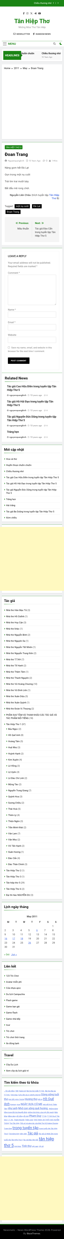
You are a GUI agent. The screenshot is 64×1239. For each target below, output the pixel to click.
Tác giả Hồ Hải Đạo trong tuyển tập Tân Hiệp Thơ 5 (31, 483)
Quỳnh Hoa (13, 796)
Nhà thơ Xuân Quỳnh (16, 702)
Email (11, 322)
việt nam (35, 1146)
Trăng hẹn (13, 431)
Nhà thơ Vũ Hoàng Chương (19, 684)
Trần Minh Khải (15, 827)
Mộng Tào (13, 784)
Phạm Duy (35, 1115)
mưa (18, 1104)
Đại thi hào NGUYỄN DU (18, 895)
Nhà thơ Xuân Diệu (15, 696)
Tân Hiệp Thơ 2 (13, 870)
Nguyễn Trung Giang (18, 790)
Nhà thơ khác (12, 628)
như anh (13, 1108)
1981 (17, 1091)
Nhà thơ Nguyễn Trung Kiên (19, 653)
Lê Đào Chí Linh (16, 778)
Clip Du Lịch (12, 1064)
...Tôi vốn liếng (9, 1091)
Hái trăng (10, 505)
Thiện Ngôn (14, 821)
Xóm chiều (11, 517)
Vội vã (41, 1146)
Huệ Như (12, 747)
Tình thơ (26, 1146)
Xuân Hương (14, 852)
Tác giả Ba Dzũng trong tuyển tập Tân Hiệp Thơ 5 (30, 511)
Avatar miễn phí (14, 982)
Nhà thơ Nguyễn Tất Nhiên (19, 647)
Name (12, 309)
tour (8, 1025)
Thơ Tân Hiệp (14, 1123)
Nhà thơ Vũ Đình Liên (16, 690)
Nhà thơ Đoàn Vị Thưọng (18, 708)
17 (13, 938)
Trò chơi (10, 1031)
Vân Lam (12, 833)
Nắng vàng (12, 1116)
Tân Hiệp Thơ (32, 21)
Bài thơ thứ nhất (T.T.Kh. (35, 1091)
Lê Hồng (12, 766)
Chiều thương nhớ (48, 53)
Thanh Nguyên (19, 1120)
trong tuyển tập (26, 1128)
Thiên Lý (12, 815)
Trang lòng (8, 1129)
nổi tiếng (19, 1116)
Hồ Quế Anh (14, 735)
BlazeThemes (33, 1233)
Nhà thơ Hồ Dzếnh (15, 616)
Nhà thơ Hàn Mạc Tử (16, 610)
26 (29, 942)
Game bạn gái (13, 1006)
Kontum (13, 1104)
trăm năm (23, 1134)
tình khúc (17, 1146)
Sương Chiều (14, 802)
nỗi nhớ (26, 1116)
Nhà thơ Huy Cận (14, 622)
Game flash (11, 1012)
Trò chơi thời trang (15, 1037)
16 (5, 938)
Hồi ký (40, 1099)
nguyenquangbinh (16, 160)
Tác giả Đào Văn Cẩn (30, 1140)
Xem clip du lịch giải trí (17, 1070)
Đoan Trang (13, 211)
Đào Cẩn (12, 858)
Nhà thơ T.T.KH (13, 659)
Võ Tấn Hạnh (14, 846)
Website (12, 335)
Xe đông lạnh (12, 1043)
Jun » (14, 954)
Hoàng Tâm (14, 741)
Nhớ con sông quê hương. (33, 1108)
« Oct (6, 954)
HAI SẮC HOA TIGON (16, 1099)
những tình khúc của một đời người (41, 1112)
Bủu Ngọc (13, 729)
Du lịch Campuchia (15, 994)
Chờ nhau (14, 1095)
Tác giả (33, 1133)
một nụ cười (22, 206)
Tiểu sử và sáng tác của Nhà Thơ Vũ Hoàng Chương (39, 1123)
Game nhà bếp (13, 1019)
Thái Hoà (12, 809)
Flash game (12, 1000)
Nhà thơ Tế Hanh (14, 665)
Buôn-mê (22, 1091)
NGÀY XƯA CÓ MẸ (31, 1104)
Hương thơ (31, 1099)
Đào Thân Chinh (16, 864)
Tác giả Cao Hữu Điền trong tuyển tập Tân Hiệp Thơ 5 (28, 3)
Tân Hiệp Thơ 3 (13, 876)
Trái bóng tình (14, 1134)
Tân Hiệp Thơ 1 (13, 724)
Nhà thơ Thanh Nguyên (17, 678)
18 (21, 938)
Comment (14, 272)
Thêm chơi (29, 1120)
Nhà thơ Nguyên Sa (15, 641)
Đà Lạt (36, 206)
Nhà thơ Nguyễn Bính (16, 635)
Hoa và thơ (11, 459)
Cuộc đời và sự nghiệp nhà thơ (29, 1095)
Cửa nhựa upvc (13, 988)
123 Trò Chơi (12, 976)
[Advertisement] (32, 103)
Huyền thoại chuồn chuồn (18, 465)
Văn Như (12, 839)
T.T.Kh (44, 1116)
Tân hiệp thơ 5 (13, 147)
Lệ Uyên (12, 772)
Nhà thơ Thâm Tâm (15, 672)
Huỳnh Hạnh (14, 753)
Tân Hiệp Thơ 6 (13, 889)
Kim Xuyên (13, 759)
